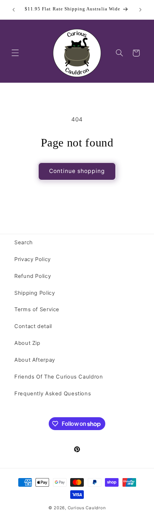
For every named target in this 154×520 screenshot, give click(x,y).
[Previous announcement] (13, 10)
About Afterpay (34, 360)
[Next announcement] (140, 10)
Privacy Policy (32, 259)
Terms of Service (36, 309)
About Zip (27, 343)
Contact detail (33, 326)
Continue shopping (77, 171)
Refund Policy (32, 276)
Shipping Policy (34, 293)
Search (23, 242)
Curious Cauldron (87, 507)
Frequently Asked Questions (52, 393)
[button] (15, 53)
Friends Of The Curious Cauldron (58, 377)
